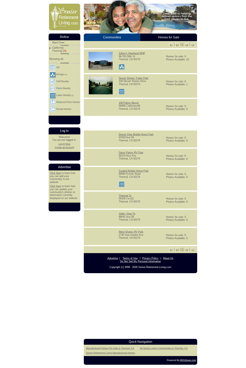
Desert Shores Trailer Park (133, 78)
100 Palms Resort (129, 102)
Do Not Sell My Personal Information (140, 261)
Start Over (58, 42)
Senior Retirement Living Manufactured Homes (110, 353)
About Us (168, 258)
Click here (55, 173)
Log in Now (64, 144)
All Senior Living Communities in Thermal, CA (164, 348)
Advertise (112, 258)
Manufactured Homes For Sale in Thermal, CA (110, 348)
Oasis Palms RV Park (131, 152)
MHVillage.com (188, 360)
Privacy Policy (150, 258)
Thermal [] (59, 50)
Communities (112, 37)
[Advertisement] (140, 123)
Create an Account (64, 147)
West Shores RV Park (131, 231)
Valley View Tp (127, 213)
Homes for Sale (168, 37)
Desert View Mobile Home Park (136, 134)
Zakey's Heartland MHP (132, 53)
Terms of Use (130, 258)
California (58, 47)
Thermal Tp (125, 195)
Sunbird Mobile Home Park (134, 170)
